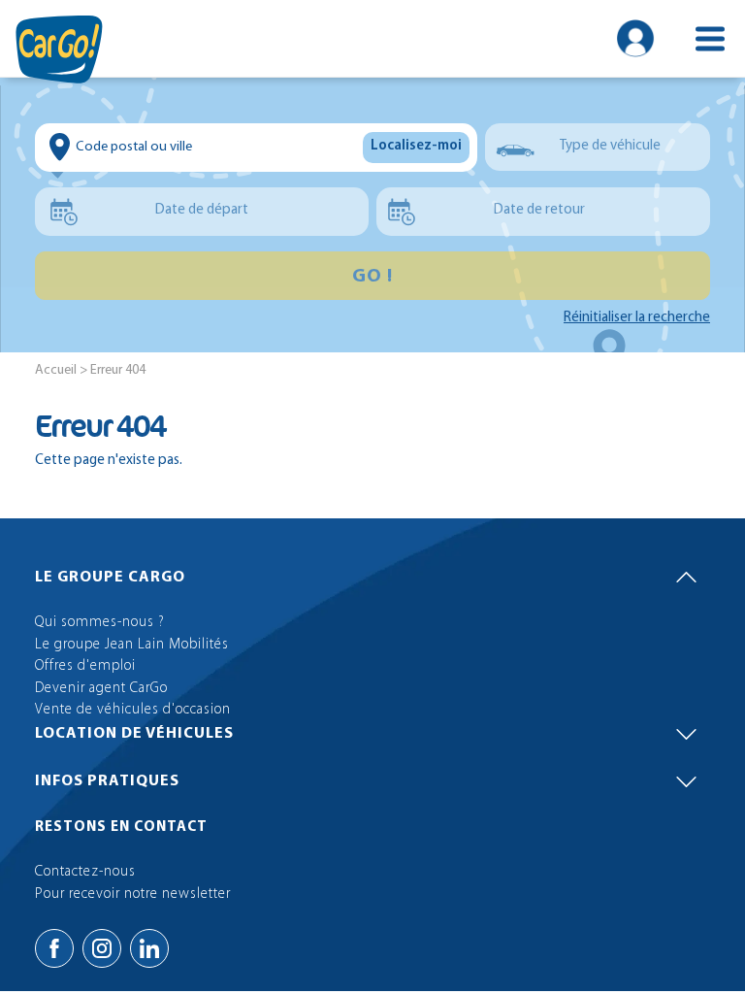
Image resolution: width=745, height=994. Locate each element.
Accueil (56, 370)
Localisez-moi (416, 146)
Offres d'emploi (85, 666)
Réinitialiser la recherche (637, 318)
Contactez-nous (85, 872)
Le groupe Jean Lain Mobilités (132, 645)
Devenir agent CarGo (101, 688)
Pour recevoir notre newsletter (133, 894)
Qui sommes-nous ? (100, 622)
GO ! (372, 276)
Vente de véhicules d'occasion (133, 710)
